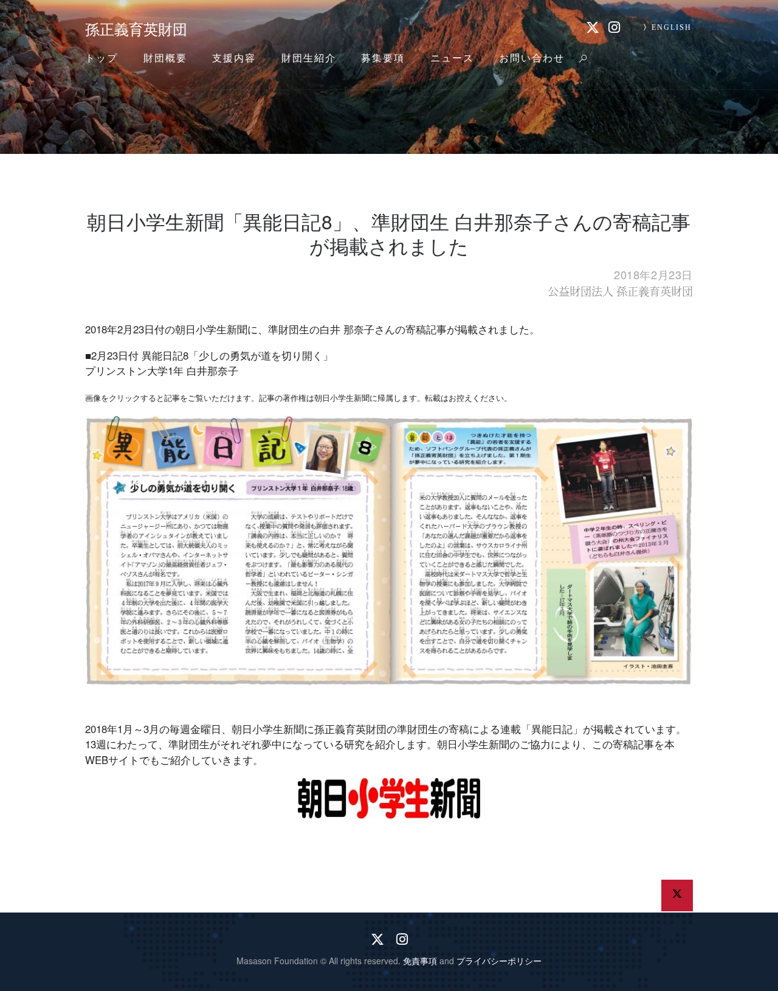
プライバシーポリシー (499, 960)
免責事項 (420, 960)
